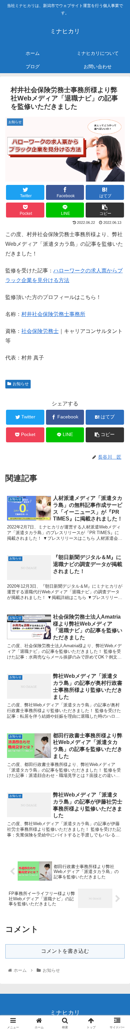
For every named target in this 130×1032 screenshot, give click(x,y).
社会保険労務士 (40, 331)
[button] (117, 722)
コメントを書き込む (65, 951)
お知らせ (21, 383)
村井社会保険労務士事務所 (53, 314)
